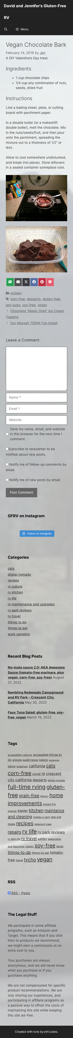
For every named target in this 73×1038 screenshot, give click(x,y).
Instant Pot (49, 804)
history (44, 796)
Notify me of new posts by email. (35, 480)
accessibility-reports (20, 754)
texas (59, 846)
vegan (42, 305)
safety (42, 839)
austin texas (30, 759)
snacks (30, 846)
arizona (17, 759)
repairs (14, 831)
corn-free (17, 299)
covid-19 (38, 774)
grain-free (29, 795)
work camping (19, 634)
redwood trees (43, 824)
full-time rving (27, 786)
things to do (17, 622)
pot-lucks (13, 305)
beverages (54, 760)
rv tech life (14, 839)
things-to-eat (40, 852)
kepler (23, 811)
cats (11, 568)
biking (12, 766)
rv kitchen (15, 592)
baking (43, 759)
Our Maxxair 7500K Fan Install (33, 323)
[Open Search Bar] (5, 29)
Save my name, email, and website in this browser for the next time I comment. (37, 434)
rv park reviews (20, 610)
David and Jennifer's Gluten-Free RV (35, 12)
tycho (30, 859)
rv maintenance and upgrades (31, 604)
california (37, 766)
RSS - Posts (20, 893)
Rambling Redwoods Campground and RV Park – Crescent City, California (35, 697)
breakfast (22, 766)
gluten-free (51, 299)
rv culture (15, 586)
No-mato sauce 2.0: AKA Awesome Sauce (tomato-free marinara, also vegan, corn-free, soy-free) (36, 672)
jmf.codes (50, 1032)
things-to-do (19, 852)
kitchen (36, 810)
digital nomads (19, 574)
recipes (16, 293)
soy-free (29, 305)
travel (19, 860)
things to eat (17, 628)
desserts (34, 299)
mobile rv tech (41, 817)
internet (12, 811)
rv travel (14, 616)
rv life (12, 598)
